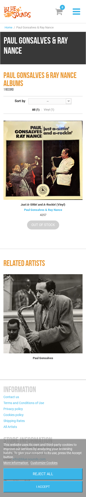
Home (8, 27)
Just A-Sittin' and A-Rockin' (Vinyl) (43, 204)
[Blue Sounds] (17, 12)
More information (16, 463)
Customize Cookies (44, 463)
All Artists (10, 427)
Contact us (11, 397)
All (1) (35, 109)
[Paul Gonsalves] (43, 313)
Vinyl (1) (49, 109)
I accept (43, 487)
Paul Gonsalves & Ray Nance (43, 210)
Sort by (20, 101)
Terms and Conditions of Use (23, 403)
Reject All (43, 474)
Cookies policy (13, 415)
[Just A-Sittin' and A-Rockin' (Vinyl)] (43, 160)
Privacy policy (13, 409)
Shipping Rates (14, 421)
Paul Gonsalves (43, 358)
